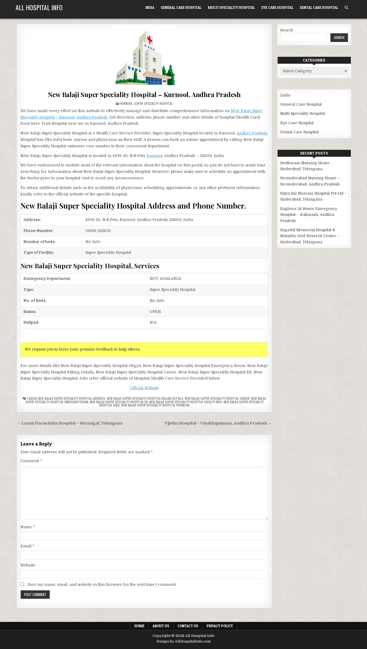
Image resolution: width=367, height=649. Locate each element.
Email (27, 546)
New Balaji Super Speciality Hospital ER (119, 402)
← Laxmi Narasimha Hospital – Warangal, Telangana (70, 423)
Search (286, 30)
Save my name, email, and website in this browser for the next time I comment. (102, 584)
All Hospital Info (39, 7)
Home (139, 626)
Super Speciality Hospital (153, 103)
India (149, 7)
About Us (161, 626)
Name (27, 527)
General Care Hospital (181, 7)
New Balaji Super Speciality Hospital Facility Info (185, 402)
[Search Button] (346, 8)
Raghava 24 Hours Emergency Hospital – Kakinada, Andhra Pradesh (308, 214)
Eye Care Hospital (277, 7)
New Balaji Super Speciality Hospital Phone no (155, 405)
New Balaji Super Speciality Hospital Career (217, 398)
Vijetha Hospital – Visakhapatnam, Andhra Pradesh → (218, 423)
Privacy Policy (220, 626)
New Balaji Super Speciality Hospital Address (71, 398)
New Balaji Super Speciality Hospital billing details (145, 398)
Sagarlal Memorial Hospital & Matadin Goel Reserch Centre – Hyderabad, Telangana (309, 236)
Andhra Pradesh (251, 133)
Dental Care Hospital (319, 7)
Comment (31, 461)
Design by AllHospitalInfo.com (184, 641)
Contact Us (188, 626)
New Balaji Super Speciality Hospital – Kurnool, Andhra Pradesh (144, 94)
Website (27, 565)
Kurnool (126, 103)
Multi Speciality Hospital (231, 7)
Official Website (144, 388)
